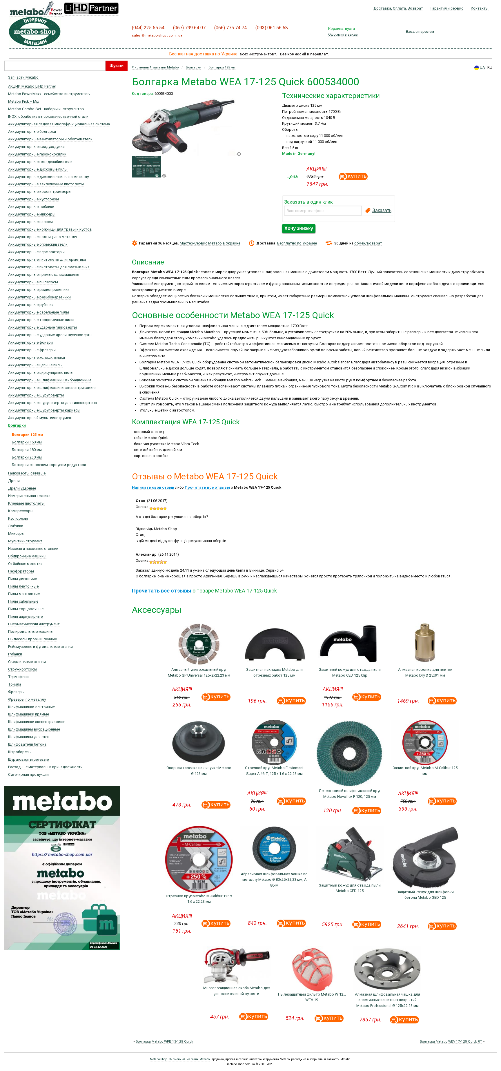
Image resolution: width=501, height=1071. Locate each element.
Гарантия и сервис (447, 8)
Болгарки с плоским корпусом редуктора (49, 465)
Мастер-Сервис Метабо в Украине (210, 243)
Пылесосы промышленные (32, 639)
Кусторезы (18, 518)
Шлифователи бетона (27, 744)
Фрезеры (16, 692)
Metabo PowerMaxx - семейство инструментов (49, 94)
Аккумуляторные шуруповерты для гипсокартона (52, 403)
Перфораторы (21, 571)
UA (482, 67)
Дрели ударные (22, 488)
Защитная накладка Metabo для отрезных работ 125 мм (274, 672)
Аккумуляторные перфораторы (36, 252)
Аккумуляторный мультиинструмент (40, 418)
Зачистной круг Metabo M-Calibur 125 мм (425, 771)
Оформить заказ (343, 34)
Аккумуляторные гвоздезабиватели (40, 162)
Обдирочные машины (27, 556)
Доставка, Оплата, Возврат (398, 8)
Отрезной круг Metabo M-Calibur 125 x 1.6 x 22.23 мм (199, 899)
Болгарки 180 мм (27, 449)
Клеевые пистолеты (26, 503)
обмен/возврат (368, 243)
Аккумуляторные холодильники (36, 357)
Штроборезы (20, 752)
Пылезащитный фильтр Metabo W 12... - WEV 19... (312, 997)
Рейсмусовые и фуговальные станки (40, 646)
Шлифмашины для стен (28, 737)
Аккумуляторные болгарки (32, 131)
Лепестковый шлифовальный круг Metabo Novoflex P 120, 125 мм (350, 794)
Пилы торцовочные (25, 609)
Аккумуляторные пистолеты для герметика (47, 259)
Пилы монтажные (24, 594)
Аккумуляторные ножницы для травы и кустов (50, 229)
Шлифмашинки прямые (28, 714)
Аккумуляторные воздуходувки (36, 146)
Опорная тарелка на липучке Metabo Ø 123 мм (198, 771)
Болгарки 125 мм (27, 434)
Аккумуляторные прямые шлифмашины (43, 274)
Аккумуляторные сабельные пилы (38, 312)
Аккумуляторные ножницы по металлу (42, 237)
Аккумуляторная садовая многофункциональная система (59, 124)
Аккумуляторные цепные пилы (35, 365)
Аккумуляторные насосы (30, 222)
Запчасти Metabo (23, 77)
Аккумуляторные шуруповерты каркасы (44, 410)
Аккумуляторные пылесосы (33, 282)
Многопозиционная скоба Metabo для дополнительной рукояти (236, 991)
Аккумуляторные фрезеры (32, 350)
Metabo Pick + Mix (23, 101)
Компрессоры (20, 511)
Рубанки (15, 654)
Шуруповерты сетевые (28, 759)
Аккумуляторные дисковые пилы (38, 169)
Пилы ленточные (23, 586)
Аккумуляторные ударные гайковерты (42, 327)
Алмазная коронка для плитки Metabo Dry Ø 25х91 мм (425, 672)
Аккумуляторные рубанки (31, 304)
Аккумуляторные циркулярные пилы (40, 372)
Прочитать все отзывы (207, 487)
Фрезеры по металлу (27, 699)
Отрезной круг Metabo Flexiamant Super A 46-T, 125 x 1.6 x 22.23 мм (274, 771)
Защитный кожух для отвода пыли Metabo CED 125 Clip (350, 672)
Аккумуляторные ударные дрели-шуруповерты (50, 335)
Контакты (480, 8)
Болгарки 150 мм (27, 442)
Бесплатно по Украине (297, 243)
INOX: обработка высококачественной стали (48, 116)
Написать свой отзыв (153, 487)
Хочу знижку (298, 228)
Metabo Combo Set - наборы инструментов (46, 109)
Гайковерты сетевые (27, 473)
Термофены (18, 677)
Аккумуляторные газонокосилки (37, 154)
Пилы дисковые (22, 579)
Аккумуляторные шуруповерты (36, 395)
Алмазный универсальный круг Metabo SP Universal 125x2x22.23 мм (199, 672)
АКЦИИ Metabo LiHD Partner (32, 86)
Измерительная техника (29, 496)
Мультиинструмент (25, 541)
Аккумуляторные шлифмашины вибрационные (49, 380)
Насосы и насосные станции (33, 548)
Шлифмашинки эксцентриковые (36, 722)
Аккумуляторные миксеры (31, 214)
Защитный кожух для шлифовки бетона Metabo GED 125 (425, 895)
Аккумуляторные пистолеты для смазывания (49, 267)
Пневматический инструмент (34, 624)
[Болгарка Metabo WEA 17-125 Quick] (186, 152)
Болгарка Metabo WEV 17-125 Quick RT (451, 1041)
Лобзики (15, 526)
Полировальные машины (30, 631)
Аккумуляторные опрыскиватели (38, 244)
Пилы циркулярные (25, 616)
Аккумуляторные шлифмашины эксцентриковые (51, 387)
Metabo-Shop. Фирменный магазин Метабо (180, 1059)
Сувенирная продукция (28, 774)
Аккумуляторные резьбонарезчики (39, 297)
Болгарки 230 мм (27, 457)
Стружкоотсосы (22, 669)
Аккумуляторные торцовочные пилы (41, 320)
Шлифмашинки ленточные (31, 707)
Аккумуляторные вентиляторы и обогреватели (50, 139)
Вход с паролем (420, 31)
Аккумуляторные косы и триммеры (39, 191)
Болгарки (17, 425)
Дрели (14, 481)
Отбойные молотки (25, 563)
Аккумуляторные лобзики (31, 206)
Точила (14, 684)
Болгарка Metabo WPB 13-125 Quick (164, 1041)
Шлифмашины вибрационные (34, 729)
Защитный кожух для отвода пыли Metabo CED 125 (350, 888)
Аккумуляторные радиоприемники (39, 289)
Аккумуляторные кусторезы (33, 199)
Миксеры (16, 533)
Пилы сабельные (23, 601)
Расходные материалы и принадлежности (45, 767)
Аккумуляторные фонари (30, 342)
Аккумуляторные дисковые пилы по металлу (48, 177)
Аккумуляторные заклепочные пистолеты (46, 184)
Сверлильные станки (27, 661)
